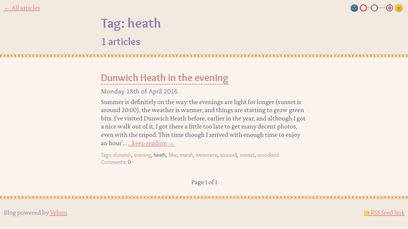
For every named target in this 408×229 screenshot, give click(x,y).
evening (142, 154)
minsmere (206, 154)
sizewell (228, 154)
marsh (186, 154)
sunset (247, 154)
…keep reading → (151, 143)
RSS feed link (387, 212)
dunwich (122, 154)
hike (173, 154)
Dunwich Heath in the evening (164, 77)
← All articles (22, 7)
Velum (58, 212)
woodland (268, 154)
